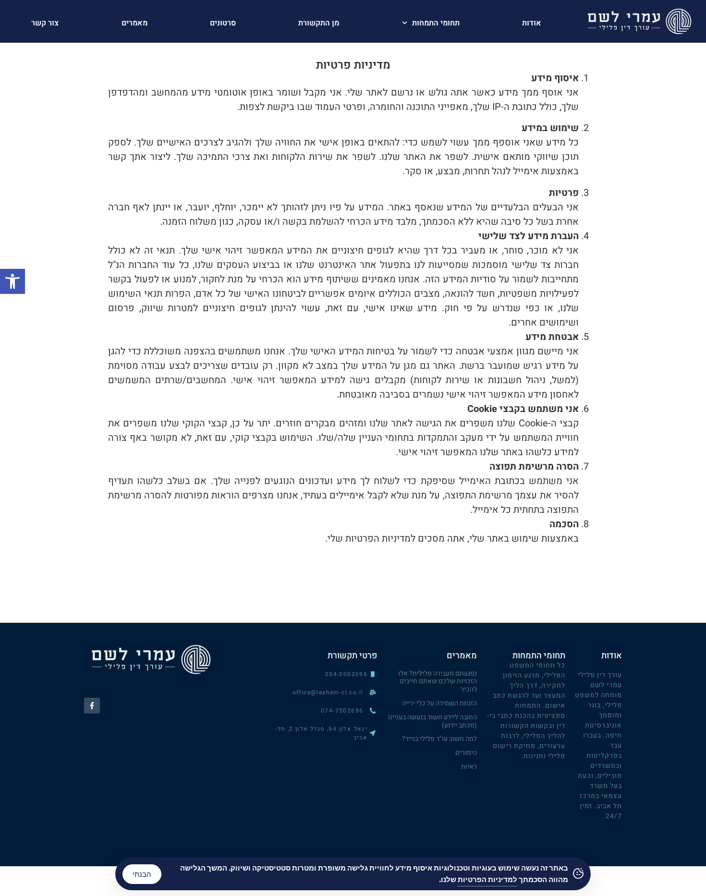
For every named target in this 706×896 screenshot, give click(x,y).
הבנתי (142, 874)
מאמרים (134, 23)
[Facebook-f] (92, 706)
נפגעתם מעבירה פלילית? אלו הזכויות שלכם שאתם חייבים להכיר (437, 681)
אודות (531, 23)
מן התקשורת (318, 23)
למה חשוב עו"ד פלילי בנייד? (439, 739)
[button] (12, 281)
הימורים (466, 753)
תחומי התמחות (436, 23)
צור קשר (45, 23)
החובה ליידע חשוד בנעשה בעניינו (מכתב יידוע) (432, 721)
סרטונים (223, 23)
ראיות (469, 767)
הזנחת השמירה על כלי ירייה (439, 703)
